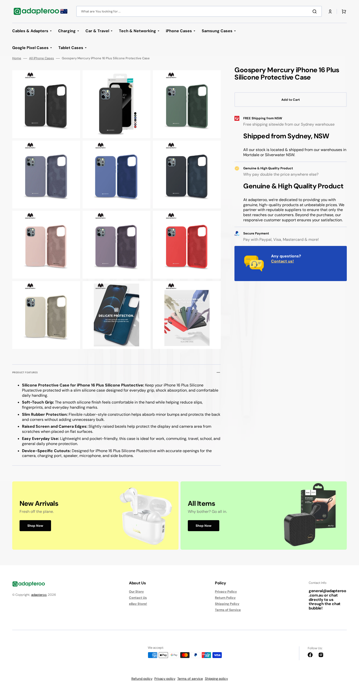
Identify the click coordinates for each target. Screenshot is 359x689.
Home (16, 58)
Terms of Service (228, 610)
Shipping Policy (227, 604)
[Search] (315, 11)
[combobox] (199, 11)
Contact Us (138, 598)
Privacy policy (164, 679)
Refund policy (141, 679)
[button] (330, 11)
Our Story (136, 592)
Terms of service (190, 679)
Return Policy (225, 598)
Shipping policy (216, 679)
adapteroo (39, 595)
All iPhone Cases (41, 58)
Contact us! (282, 261)
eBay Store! (138, 604)
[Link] (95, 515)
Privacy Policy (226, 592)
